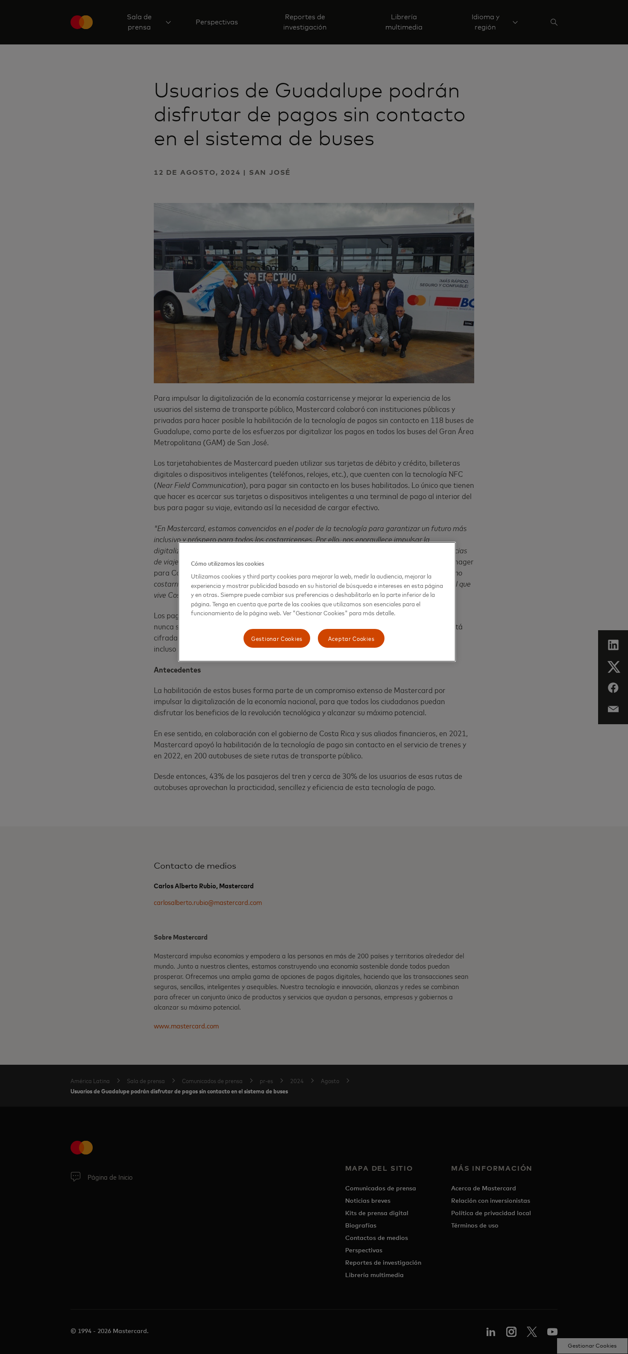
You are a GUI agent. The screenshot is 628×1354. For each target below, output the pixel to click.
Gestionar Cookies (276, 638)
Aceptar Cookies (351, 638)
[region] (317, 602)
